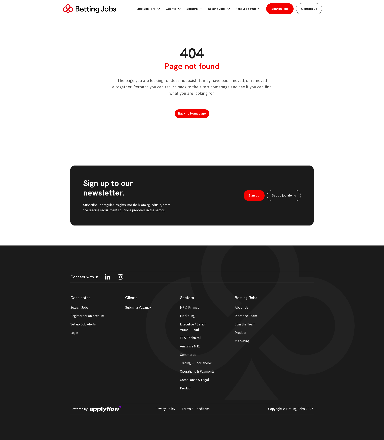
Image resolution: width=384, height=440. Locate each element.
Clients (171, 9)
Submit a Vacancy (138, 307)
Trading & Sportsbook (196, 363)
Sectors (192, 9)
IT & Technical (190, 338)
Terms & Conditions (196, 409)
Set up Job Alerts (83, 324)
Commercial (188, 355)
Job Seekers (146, 9)
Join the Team (245, 324)
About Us (241, 307)
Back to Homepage (192, 113)
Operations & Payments (197, 371)
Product (185, 388)
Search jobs (279, 9)
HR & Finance (189, 307)
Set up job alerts (284, 195)
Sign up (254, 195)
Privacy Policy (165, 409)
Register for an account (87, 316)
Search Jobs (79, 307)
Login (74, 333)
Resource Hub (246, 9)
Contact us (309, 9)
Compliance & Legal (194, 380)
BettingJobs (216, 9)
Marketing (187, 316)
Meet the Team (246, 316)
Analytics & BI (190, 346)
